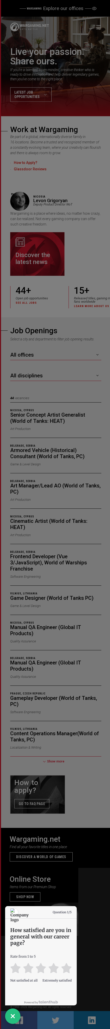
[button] (12, 1016)
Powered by (31, 1002)
